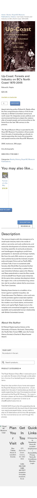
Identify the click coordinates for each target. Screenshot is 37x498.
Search (3, 362)
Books (9, 15)
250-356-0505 (29, 396)
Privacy (32, 455)
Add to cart (15, 103)
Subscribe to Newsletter (32, 440)
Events (12, 457)
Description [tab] (25, 222)
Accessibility (32, 453)
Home (3, 15)
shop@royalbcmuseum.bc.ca (11, 401)
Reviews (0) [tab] (25, 226)
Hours (12, 453)
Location (13, 455)
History (13, 17)
